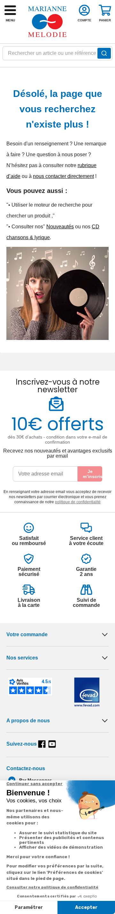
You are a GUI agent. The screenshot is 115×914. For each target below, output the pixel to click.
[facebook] (42, 744)
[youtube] (52, 744)
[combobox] (57, 55)
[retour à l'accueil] (47, 22)
